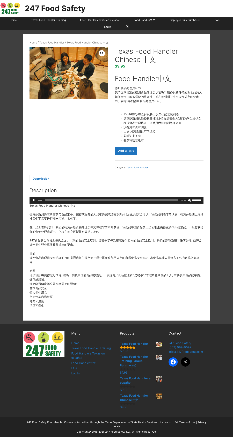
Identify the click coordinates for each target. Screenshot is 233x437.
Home (13, 20)
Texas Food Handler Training (48, 20)
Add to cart (126, 150)
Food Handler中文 (144, 20)
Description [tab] (41, 178)
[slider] (197, 200)
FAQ (217, 20)
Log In (108, 26)
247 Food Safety (55, 8)
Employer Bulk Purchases (185, 20)
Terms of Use (187, 422)
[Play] (34, 200)
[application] (116, 200)
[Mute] (189, 200)
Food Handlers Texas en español (100, 20)
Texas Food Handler (51, 42)
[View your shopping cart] (127, 27)
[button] (102, 53)
